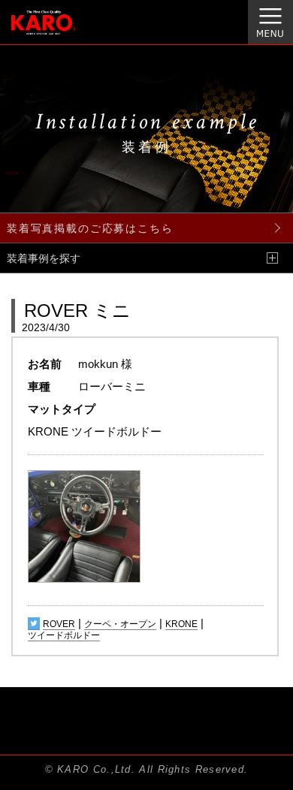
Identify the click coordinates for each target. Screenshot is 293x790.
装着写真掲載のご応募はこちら (90, 228)
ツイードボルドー (64, 635)
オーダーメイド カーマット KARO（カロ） (63, 31)
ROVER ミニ (77, 310)
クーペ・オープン (120, 624)
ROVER (59, 624)
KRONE (181, 624)
